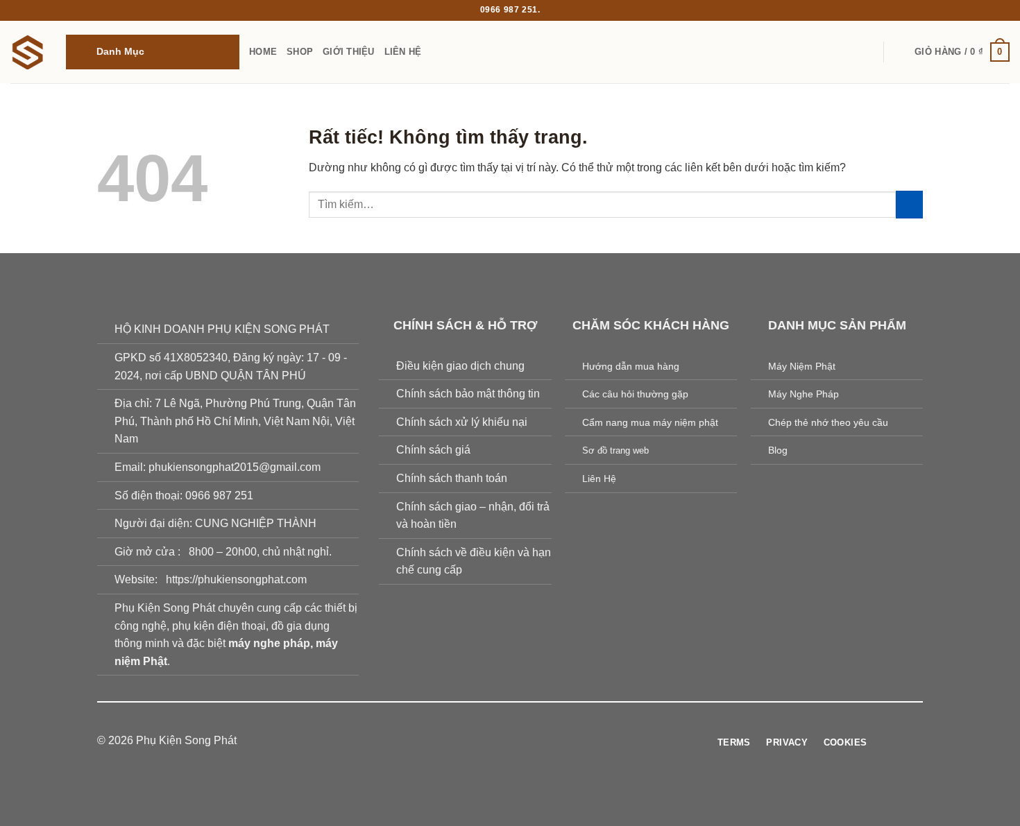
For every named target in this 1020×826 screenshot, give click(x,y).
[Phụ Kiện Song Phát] (27, 52)
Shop (300, 51)
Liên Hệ (403, 51)
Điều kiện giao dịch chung (460, 366)
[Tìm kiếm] (899, 52)
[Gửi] (909, 204)
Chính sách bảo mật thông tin (468, 393)
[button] (152, 52)
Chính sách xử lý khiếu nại (461, 422)
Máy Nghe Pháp (803, 393)
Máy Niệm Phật (801, 366)
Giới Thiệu (349, 51)
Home (263, 51)
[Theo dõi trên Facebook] (467, 741)
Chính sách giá (433, 450)
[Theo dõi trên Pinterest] (535, 741)
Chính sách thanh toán (451, 478)
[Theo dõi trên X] (518, 741)
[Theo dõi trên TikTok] (501, 741)
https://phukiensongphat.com (236, 579)
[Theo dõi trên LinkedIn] (552, 741)
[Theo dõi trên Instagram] (484, 741)
